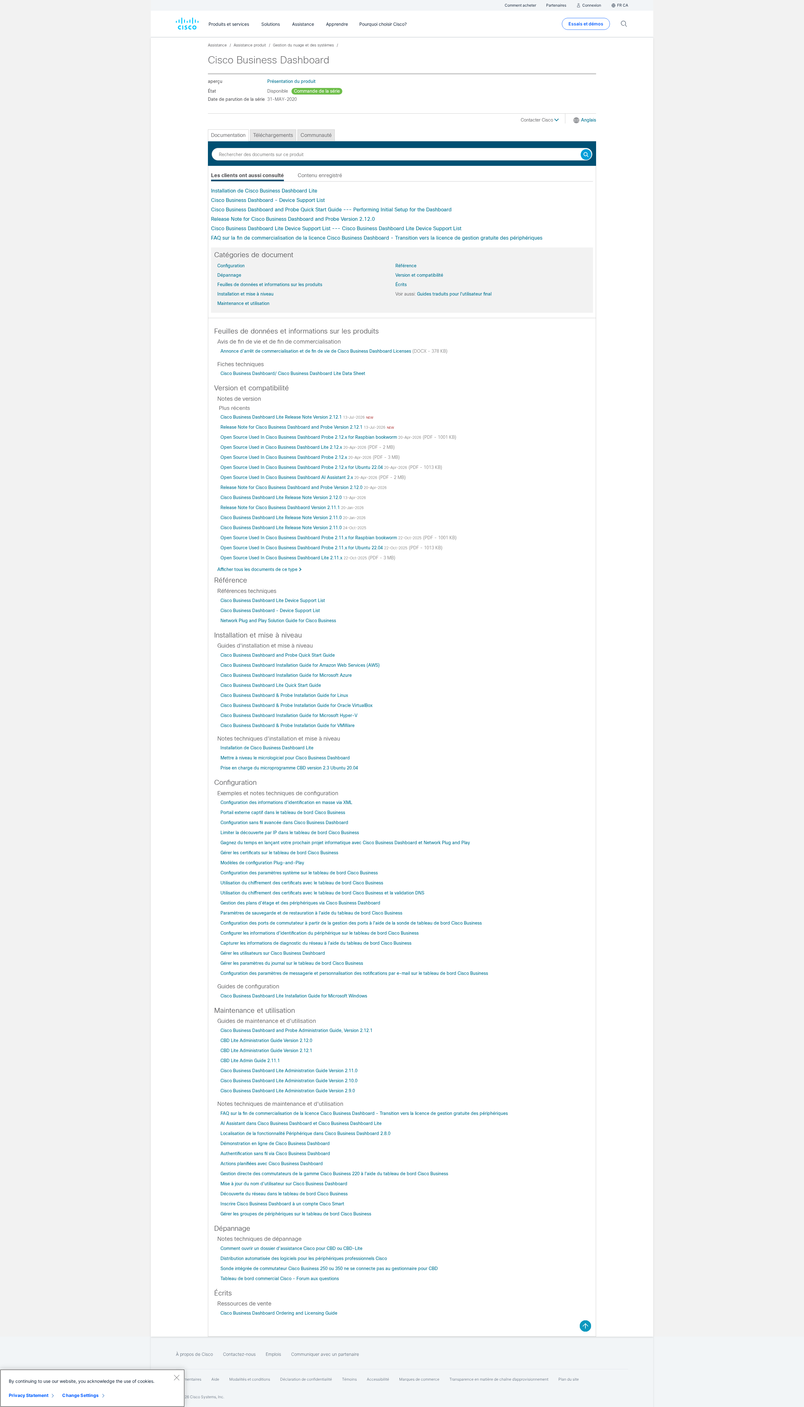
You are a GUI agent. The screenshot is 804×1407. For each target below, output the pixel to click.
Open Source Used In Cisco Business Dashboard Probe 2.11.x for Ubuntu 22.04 (302, 547)
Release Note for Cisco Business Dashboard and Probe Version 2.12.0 (293, 219)
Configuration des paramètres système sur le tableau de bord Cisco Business (299, 872)
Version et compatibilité (419, 275)
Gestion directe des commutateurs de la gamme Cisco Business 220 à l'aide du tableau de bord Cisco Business (334, 1173)
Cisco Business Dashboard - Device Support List (268, 200)
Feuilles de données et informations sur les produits (269, 284)
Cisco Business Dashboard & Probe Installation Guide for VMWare (287, 725)
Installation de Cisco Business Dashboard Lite (264, 190)
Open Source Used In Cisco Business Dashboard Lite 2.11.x (282, 557)
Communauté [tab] (316, 135)
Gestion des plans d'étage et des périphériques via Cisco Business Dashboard (300, 902)
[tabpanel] (402, 214)
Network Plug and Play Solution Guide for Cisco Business (278, 620)
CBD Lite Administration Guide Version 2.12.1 (266, 1050)
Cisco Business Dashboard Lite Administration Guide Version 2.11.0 (288, 1070)
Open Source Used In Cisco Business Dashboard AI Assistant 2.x (287, 477)
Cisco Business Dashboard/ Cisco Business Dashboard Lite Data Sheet (292, 373)
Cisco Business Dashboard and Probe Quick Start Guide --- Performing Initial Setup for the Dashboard (331, 209)
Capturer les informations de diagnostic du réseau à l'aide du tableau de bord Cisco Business (315, 943)
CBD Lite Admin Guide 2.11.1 (250, 1060)
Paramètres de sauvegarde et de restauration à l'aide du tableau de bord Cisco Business (311, 912)
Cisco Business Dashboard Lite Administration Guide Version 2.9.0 (287, 1090)
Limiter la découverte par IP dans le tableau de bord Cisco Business (289, 832)
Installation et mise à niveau (245, 293)
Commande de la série (317, 91)
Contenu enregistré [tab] (320, 175)
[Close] (176, 1377)
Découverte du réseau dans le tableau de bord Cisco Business (284, 1193)
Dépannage (229, 275)
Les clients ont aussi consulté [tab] (247, 175)
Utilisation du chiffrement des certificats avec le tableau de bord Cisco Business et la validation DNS (322, 892)
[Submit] (586, 155)
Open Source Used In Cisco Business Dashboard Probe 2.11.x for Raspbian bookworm (309, 537)
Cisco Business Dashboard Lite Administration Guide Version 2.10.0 (288, 1080)
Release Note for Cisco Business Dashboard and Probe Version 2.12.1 (292, 427)
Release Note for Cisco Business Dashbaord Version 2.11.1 (280, 507)
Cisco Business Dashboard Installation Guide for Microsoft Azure (286, 675)
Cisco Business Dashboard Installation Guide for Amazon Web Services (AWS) (300, 665)
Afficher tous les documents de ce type (257, 569)
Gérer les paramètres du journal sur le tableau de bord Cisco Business (291, 963)
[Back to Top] (585, 1326)
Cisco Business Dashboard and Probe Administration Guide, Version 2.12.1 (296, 1030)
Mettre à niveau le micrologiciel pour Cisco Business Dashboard (285, 757)
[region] (92, 1388)
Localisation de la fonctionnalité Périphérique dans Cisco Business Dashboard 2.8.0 (305, 1133)
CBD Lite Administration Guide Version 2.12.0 (266, 1040)
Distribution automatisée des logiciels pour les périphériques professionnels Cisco (303, 1258)
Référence (405, 265)
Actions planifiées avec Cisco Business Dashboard (271, 1163)
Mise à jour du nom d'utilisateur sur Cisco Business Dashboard (283, 1183)
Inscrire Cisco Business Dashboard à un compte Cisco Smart (282, 1203)
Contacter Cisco (537, 119)
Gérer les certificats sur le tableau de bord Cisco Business (279, 852)
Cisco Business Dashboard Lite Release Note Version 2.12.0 (281, 497)
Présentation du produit (291, 81)
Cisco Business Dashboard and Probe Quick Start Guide (277, 655)
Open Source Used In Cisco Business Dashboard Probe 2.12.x (284, 457)
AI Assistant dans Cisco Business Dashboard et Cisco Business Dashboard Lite (301, 1123)
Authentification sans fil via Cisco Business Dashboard (275, 1153)
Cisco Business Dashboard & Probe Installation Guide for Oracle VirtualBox (296, 705)
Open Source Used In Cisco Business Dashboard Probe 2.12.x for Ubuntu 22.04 (302, 467)
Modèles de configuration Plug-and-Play (262, 862)
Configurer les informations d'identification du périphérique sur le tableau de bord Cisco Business (319, 933)
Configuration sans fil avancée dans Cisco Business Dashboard (284, 822)
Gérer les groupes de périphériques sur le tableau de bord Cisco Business (295, 1213)
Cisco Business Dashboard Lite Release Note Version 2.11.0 (281, 517)
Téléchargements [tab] (273, 135)
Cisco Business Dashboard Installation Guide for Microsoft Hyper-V (288, 715)
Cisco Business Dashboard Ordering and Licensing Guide (278, 1313)
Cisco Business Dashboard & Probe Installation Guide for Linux (284, 695)
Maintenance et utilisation (243, 303)
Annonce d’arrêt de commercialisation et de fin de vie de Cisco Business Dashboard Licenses (316, 351)
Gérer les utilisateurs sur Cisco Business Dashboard (272, 953)
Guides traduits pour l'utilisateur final (454, 293)
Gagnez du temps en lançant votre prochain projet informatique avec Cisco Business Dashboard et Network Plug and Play (345, 842)
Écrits (401, 284)
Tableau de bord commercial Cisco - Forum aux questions (279, 1278)
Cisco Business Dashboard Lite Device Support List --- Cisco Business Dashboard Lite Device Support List (336, 228)
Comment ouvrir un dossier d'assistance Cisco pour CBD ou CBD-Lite (291, 1248)
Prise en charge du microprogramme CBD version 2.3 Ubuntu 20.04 (289, 767)
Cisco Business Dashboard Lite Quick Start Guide (270, 685)
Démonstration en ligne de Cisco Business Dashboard (275, 1143)
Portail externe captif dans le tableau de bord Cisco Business (282, 812)
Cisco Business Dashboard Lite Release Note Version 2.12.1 (281, 417)
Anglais (588, 119)
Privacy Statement (28, 1395)
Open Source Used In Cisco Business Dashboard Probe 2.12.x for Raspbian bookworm (309, 437)
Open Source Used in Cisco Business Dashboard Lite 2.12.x (281, 447)
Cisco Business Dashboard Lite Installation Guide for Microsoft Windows (293, 995)
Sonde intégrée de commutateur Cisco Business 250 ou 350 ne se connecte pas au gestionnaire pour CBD (329, 1268)
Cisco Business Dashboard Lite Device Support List (272, 600)
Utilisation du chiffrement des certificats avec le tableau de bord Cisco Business (301, 882)
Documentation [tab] (228, 135)
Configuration (231, 265)
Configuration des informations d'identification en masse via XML (286, 802)
